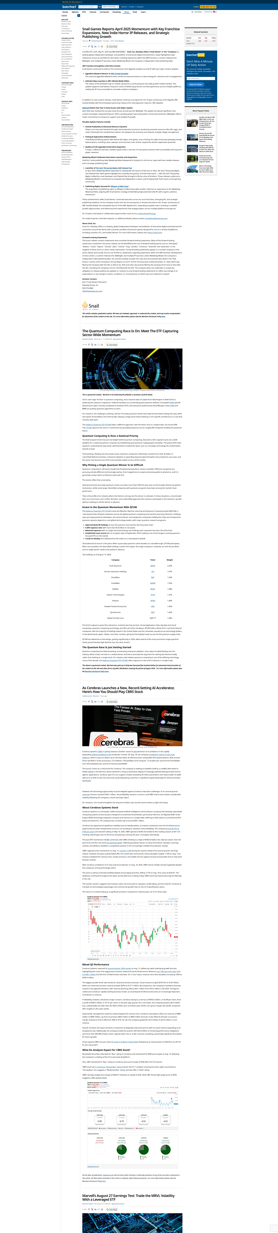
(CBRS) (100, 751)
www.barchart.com (93, 1166)
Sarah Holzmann (67, 75)
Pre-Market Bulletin (68, 138)
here (163, 316)
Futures (93, 12)
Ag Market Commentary (69, 145)
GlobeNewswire (66, 159)
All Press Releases (67, 152)
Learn (143, 12)
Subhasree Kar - (87, 696)
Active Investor (66, 131)
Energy (64, 87)
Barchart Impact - (88, 339)
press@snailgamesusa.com (156, 218)
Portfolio (131, 7)
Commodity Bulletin (68, 141)
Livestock (64, 92)
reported (86, 794)
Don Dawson (66, 50)
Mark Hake (65, 64)
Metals (64, 94)
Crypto (64, 106)
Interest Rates (66, 115)
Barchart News (66, 24)
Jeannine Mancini (67, 57)
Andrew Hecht (66, 40)
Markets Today (66, 21)
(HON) (171, 402)
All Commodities (67, 85)
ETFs (84, 12)
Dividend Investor (67, 136)
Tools (135, 12)
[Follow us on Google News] (111, 46)
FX (62, 113)
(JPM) (172, 405)
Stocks (65, 12)
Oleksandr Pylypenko (68, 66)
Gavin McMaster (67, 54)
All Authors (65, 78)
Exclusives (65, 26)
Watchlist (124, 7)
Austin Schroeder (67, 42)
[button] (215, 12)
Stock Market (66, 120)
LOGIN (196, 7)
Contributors (66, 29)
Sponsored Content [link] (119, 339)
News (126, 12)
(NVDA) (91, 771)
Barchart (96, 696)
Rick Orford (65, 71)
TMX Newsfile (66, 162)
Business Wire (66, 157)
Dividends (65, 108)
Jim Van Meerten (67, 59)
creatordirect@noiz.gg (146, 213)
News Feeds (65, 33)
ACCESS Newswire (67, 155)
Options (75, 12)
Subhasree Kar (108, 1175)
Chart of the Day (67, 31)
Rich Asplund (66, 68)
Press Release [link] (119, 41)
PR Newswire (66, 164)
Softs (63, 96)
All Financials (65, 103)
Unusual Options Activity (69, 134)
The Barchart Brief (67, 129)
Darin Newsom (66, 47)
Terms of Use (191, 97)
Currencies (104, 12)
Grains (64, 89)
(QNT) (95, 405)
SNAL (188, 41)
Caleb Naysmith (66, 45)
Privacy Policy (202, 97)
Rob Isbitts (65, 73)
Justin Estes (65, 61)
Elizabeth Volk (66, 52)
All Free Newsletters (68, 127)
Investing (117, 12)
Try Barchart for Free (208, 7)
